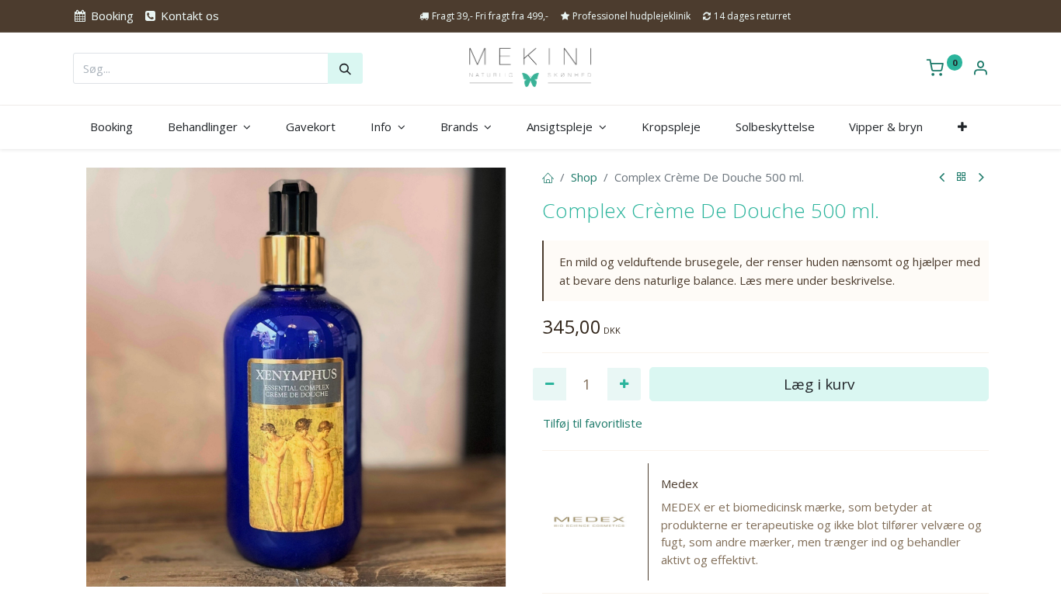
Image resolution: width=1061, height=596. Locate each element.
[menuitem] (112, 127)
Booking (111, 15)
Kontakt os (188, 15)
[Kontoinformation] (980, 69)
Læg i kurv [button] (819, 383)
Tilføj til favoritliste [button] (592, 423)
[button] (963, 127)
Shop (584, 177)
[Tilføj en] (624, 384)
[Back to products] (961, 177)
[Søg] (345, 68)
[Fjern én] (549, 384)
